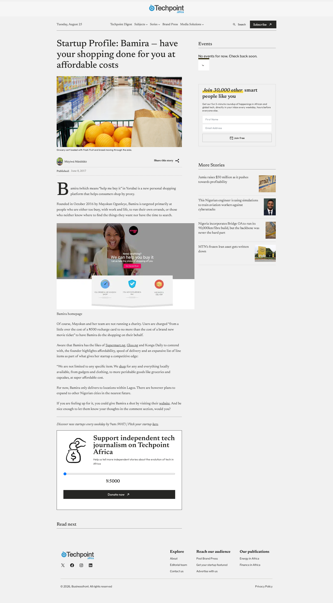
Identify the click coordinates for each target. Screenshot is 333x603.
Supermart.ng (115, 345)
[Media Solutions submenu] (203, 24)
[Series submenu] (159, 24)
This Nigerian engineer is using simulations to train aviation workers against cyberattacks (228, 205)
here (155, 424)
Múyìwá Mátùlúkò (75, 162)
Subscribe (260, 24)
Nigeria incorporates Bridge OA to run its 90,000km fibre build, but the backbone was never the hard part (228, 228)
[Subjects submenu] (147, 24)
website (164, 403)
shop (122, 366)
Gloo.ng (132, 345)
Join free (239, 138)
